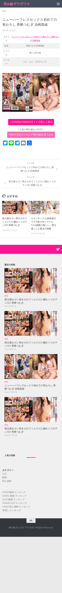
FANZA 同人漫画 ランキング (16, 506)
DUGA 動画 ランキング (13, 499)
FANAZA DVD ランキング (14, 503)
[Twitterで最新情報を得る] (58, 249)
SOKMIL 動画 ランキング (14, 495)
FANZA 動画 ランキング (14, 492)
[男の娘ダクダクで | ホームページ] (21, 3)
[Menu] (58, 4)
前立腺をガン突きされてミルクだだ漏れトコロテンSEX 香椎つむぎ (14, 222)
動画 (4, 477)
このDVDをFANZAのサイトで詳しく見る (31, 121)
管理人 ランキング (11, 510)
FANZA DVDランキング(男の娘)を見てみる (31, 134)
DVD (4, 11)
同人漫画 (6, 481)
